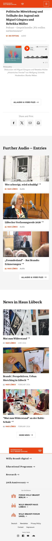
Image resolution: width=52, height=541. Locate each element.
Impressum (30, 527)
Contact (20, 527)
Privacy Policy (36, 523)
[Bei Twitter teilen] (22, 123)
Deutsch (14, 523)
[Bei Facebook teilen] (13, 123)
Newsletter (24, 523)
